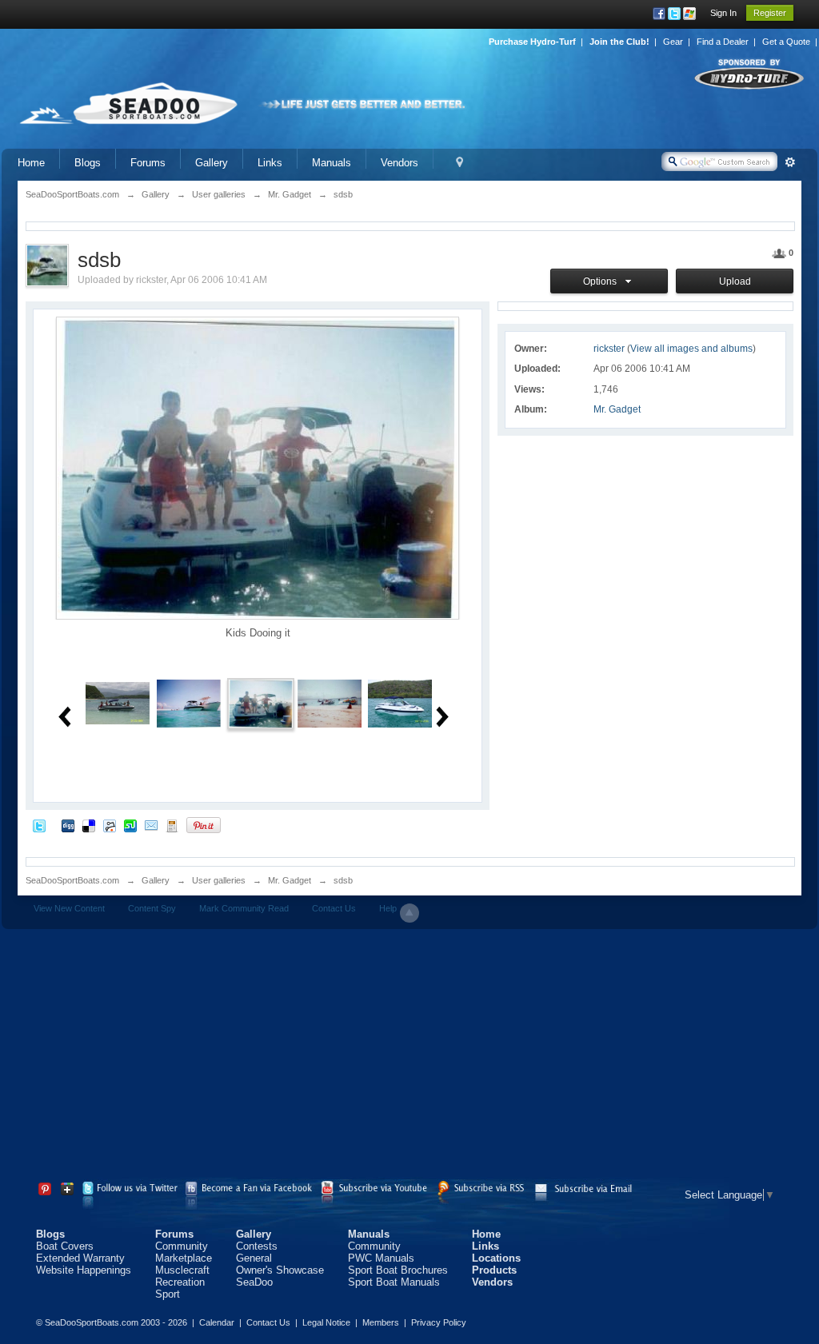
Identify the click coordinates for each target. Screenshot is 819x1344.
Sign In (723, 13)
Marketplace (183, 1258)
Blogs (87, 163)
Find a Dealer (723, 41)
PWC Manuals (381, 1258)
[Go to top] (409, 913)
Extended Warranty (80, 1258)
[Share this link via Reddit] (109, 825)
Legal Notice (326, 1322)
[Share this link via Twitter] (39, 825)
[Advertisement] (409, 1057)
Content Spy (152, 908)
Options (602, 281)
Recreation (180, 1282)
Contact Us (334, 908)
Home (31, 163)
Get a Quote (786, 41)
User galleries (219, 880)
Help (388, 908)
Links (270, 163)
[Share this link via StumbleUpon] (130, 825)
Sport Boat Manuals (394, 1282)
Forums (148, 163)
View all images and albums (691, 348)
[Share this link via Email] (151, 825)
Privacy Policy (438, 1322)
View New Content (69, 908)
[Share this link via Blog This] (172, 825)
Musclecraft (182, 1270)
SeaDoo (254, 1282)
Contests (257, 1246)
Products (494, 1270)
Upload (735, 281)
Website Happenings (83, 1270)
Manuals (331, 163)
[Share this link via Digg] (68, 825)
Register (769, 13)
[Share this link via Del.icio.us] (88, 825)
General (254, 1258)
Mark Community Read (244, 908)
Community (181, 1246)
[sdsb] (118, 702)
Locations (496, 1258)
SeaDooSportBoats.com (72, 880)
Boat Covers (65, 1246)
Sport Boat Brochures (398, 1270)
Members (380, 1322)
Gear (673, 41)
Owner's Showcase (280, 1270)
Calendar (216, 1322)
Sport (167, 1294)
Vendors (399, 163)
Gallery (211, 163)
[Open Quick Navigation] (459, 163)
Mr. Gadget (617, 409)
